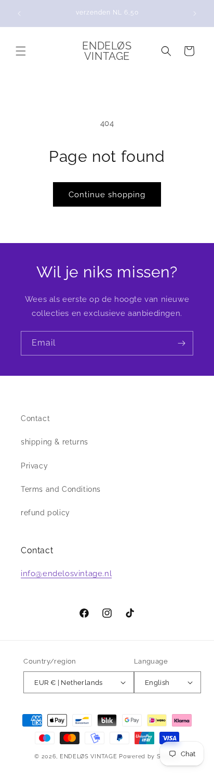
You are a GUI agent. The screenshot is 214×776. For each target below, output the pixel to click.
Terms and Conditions (61, 489)
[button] (20, 51)
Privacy (34, 466)
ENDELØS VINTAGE (88, 756)
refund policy (45, 512)
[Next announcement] (194, 13)
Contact (35, 418)
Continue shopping (107, 194)
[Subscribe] (181, 343)
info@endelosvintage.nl (66, 573)
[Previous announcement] (19, 13)
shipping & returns (54, 442)
